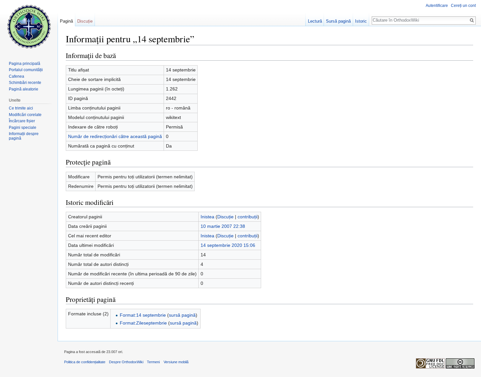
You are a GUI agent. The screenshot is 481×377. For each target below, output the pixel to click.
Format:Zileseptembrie (143, 323)
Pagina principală (24, 63)
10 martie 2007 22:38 (223, 226)
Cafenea (16, 76)
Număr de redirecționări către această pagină (115, 136)
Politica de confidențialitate (84, 362)
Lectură (315, 21)
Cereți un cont (463, 5)
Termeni (153, 362)
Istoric (361, 21)
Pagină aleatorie (23, 89)
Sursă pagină (338, 21)
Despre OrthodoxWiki (126, 362)
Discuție (225, 216)
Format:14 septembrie (143, 315)
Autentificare (437, 5)
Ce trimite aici (21, 108)
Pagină (66, 21)
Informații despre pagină (24, 136)
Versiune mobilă (176, 362)
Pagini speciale (22, 127)
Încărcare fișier (22, 121)
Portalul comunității (26, 70)
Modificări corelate (25, 114)
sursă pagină (182, 315)
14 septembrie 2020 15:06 (228, 245)
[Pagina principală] (29, 26)
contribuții (248, 216)
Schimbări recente (25, 82)
